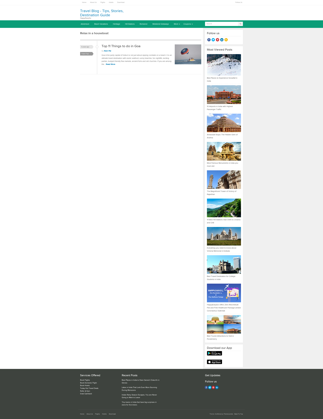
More (176, 24)
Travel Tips (85, 54)
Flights (102, 2)
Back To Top (238, 414)
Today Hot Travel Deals (89, 388)
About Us (93, 2)
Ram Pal (107, 51)
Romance (143, 24)
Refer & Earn (85, 391)
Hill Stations (130, 24)
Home (84, 2)
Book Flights (85, 380)
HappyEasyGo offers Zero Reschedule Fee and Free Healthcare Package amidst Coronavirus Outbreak (224, 308)
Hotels (111, 2)
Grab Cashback (86, 394)
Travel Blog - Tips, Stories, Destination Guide (102, 13)
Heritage (116, 24)
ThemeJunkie (228, 414)
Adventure (85, 24)
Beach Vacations (101, 24)
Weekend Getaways (160, 24)
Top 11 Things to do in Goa (121, 46)
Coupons (187, 24)
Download (120, 2)
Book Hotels (85, 386)
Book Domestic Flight (88, 383)
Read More (110, 64)
